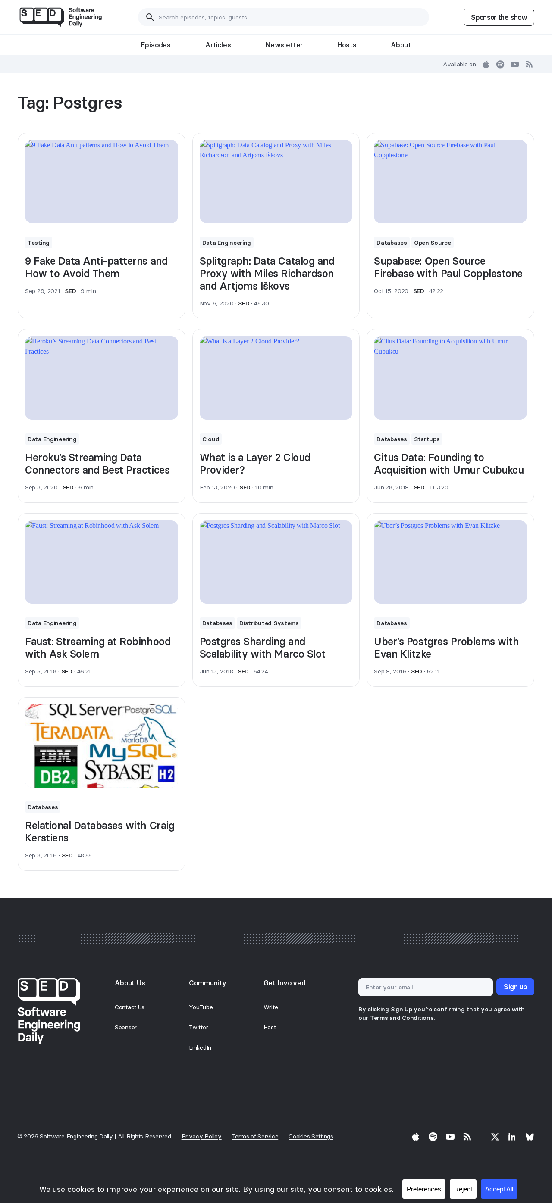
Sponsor (126, 1027)
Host (269, 1027)
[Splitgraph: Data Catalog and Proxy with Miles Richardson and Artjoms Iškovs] (276, 182)
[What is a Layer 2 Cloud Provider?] (276, 378)
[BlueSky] (529, 1136)
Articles (218, 45)
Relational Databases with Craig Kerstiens (99, 831)
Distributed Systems (269, 623)
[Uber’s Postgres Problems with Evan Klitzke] (450, 562)
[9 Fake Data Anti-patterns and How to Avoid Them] (101, 182)
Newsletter (284, 45)
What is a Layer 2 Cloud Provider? (255, 463)
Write (270, 1007)
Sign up (515, 986)
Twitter (198, 1027)
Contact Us (129, 1007)
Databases (391, 242)
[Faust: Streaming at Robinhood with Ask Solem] (101, 562)
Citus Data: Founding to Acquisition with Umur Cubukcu (449, 463)
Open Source (432, 242)
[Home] (61, 17)
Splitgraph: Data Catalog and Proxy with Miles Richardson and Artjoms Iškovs (267, 273)
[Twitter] (495, 1136)
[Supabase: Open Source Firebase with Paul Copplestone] (450, 182)
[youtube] (515, 64)
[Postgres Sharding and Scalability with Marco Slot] (276, 562)
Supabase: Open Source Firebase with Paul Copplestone (448, 267)
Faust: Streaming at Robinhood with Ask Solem (97, 647)
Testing (39, 242)
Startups (427, 439)
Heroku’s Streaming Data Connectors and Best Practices (97, 463)
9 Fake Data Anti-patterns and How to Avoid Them (96, 267)
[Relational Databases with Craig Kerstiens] (101, 746)
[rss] (529, 64)
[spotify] (500, 64)
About (401, 45)
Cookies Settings (311, 1136)
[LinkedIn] (512, 1136)
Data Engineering (226, 242)
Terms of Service (255, 1136)
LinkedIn (200, 1047)
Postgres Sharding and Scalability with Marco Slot (263, 647)
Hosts (346, 45)
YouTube (201, 1007)
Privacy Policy (202, 1136)
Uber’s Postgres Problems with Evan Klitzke (446, 647)
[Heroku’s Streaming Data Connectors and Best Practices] (101, 378)
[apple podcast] (486, 64)
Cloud (211, 439)
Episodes (156, 45)
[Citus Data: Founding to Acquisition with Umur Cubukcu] (450, 378)
